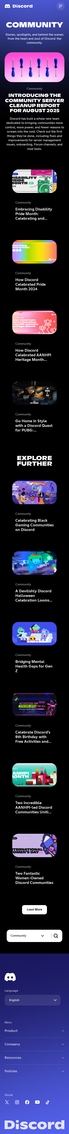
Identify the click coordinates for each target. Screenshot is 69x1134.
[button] (27, 935)
